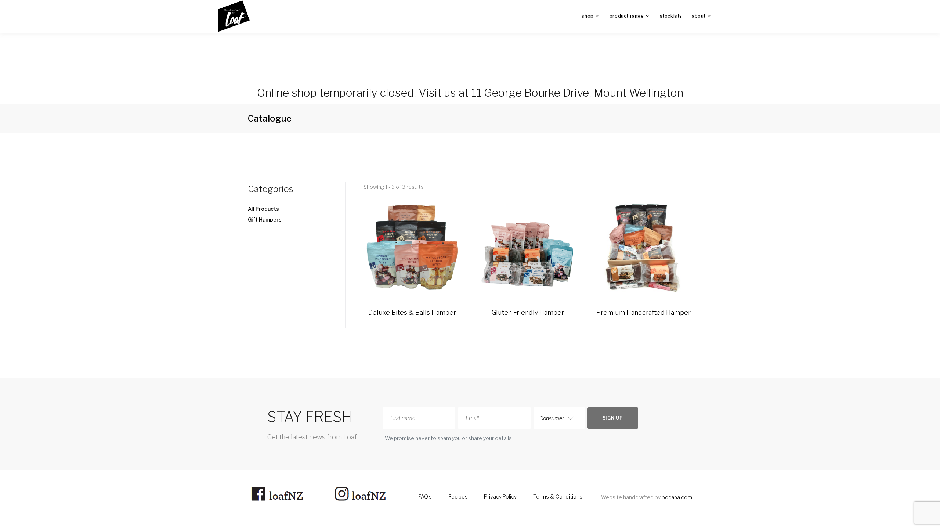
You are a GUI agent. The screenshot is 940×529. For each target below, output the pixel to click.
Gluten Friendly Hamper (528, 312)
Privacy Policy (500, 496)
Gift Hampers (265, 219)
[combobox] (559, 418)
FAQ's (425, 496)
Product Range (627, 16)
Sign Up (613, 418)
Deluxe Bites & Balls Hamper (412, 312)
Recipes (458, 496)
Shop (587, 16)
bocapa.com (677, 497)
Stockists (671, 16)
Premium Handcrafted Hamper (643, 312)
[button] (287, 189)
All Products (263, 209)
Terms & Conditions (557, 496)
